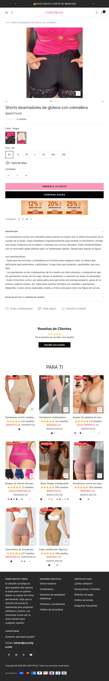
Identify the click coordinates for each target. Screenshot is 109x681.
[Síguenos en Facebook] (9, 654)
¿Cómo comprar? (83, 583)
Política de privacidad (51, 609)
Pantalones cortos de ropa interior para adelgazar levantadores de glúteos (88, 483)
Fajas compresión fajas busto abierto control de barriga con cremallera (54, 549)
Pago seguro (49, 308)
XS (9, 154)
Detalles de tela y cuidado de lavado (24, 297)
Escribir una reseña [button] (54, 344)
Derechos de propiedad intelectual (52, 596)
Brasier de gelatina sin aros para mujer (88, 417)
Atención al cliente (76, 308)
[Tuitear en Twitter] (27, 219)
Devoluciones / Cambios (87, 589)
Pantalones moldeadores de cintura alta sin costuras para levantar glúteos (54, 417)
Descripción (11, 231)
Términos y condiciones (52, 604)
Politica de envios (83, 600)
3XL (64, 154)
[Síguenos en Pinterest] (23, 654)
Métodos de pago (83, 594)
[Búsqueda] (12, 12)
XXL (53, 154)
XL (43, 154)
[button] (54, 162)
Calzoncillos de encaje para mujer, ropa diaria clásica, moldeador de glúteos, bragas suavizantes (20, 549)
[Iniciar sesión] (96, 12)
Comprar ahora (54, 194)
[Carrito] (102, 12)
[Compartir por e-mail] (31, 219)
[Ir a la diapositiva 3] (55, 101)
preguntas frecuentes (85, 605)
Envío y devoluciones (21, 308)
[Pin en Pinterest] (22, 219)
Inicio (7, 22)
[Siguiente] (102, 101)
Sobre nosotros (48, 583)
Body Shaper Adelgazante (54, 483)
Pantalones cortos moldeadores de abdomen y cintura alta (20, 417)
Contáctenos (46, 589)
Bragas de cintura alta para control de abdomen (20, 483)
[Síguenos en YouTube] (31, 654)
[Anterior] (6, 101)
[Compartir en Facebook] (19, 219)
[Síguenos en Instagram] (16, 654)
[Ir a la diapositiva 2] (53, 101)
